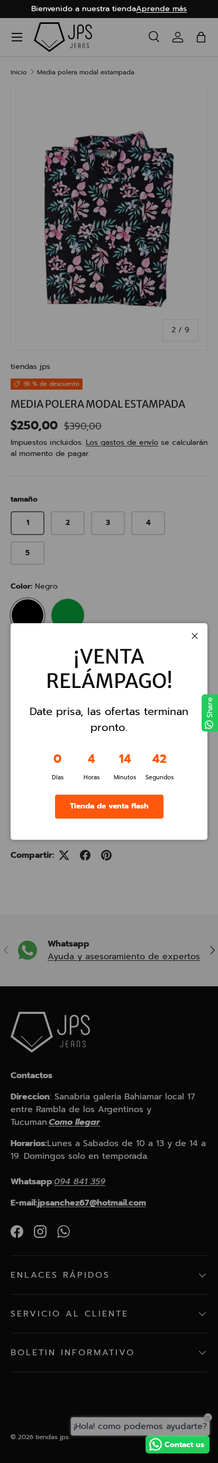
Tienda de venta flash (109, 806)
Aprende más (161, 8)
